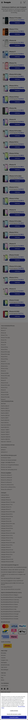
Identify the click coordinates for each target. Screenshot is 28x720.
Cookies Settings (14, 710)
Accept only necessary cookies (14, 714)
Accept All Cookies (14, 717)
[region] (14, 706)
